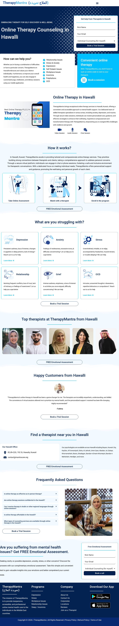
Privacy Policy (71, 620)
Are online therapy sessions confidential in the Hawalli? (24, 500)
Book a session (96, 80)
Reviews (64, 607)
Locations (65, 604)
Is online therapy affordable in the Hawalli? (20, 515)
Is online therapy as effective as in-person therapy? (23, 494)
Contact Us (65, 598)
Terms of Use (96, 620)
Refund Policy (84, 620)
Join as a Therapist (68, 610)
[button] (97, 3)
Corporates (65, 601)
